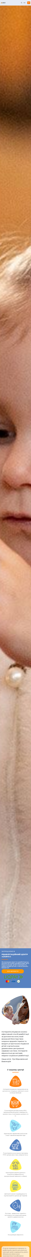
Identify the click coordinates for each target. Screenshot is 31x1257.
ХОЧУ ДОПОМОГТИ (12, 971)
